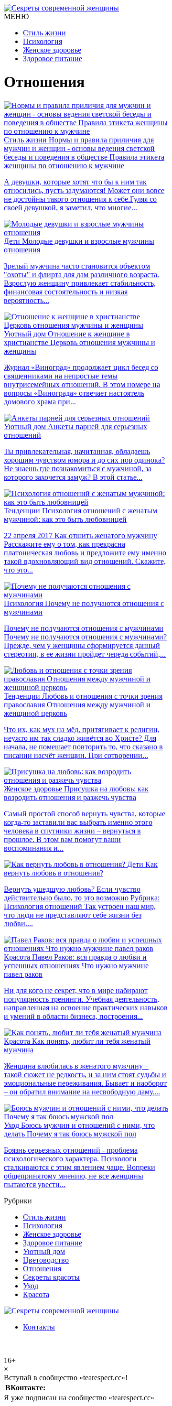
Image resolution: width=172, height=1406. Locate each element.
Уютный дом (44, 1251)
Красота (36, 1294)
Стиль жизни (44, 33)
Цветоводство (46, 1260)
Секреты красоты (51, 1277)
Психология (42, 41)
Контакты (39, 1327)
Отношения (42, 1269)
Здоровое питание (52, 58)
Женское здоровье (52, 50)
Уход (30, 1286)
